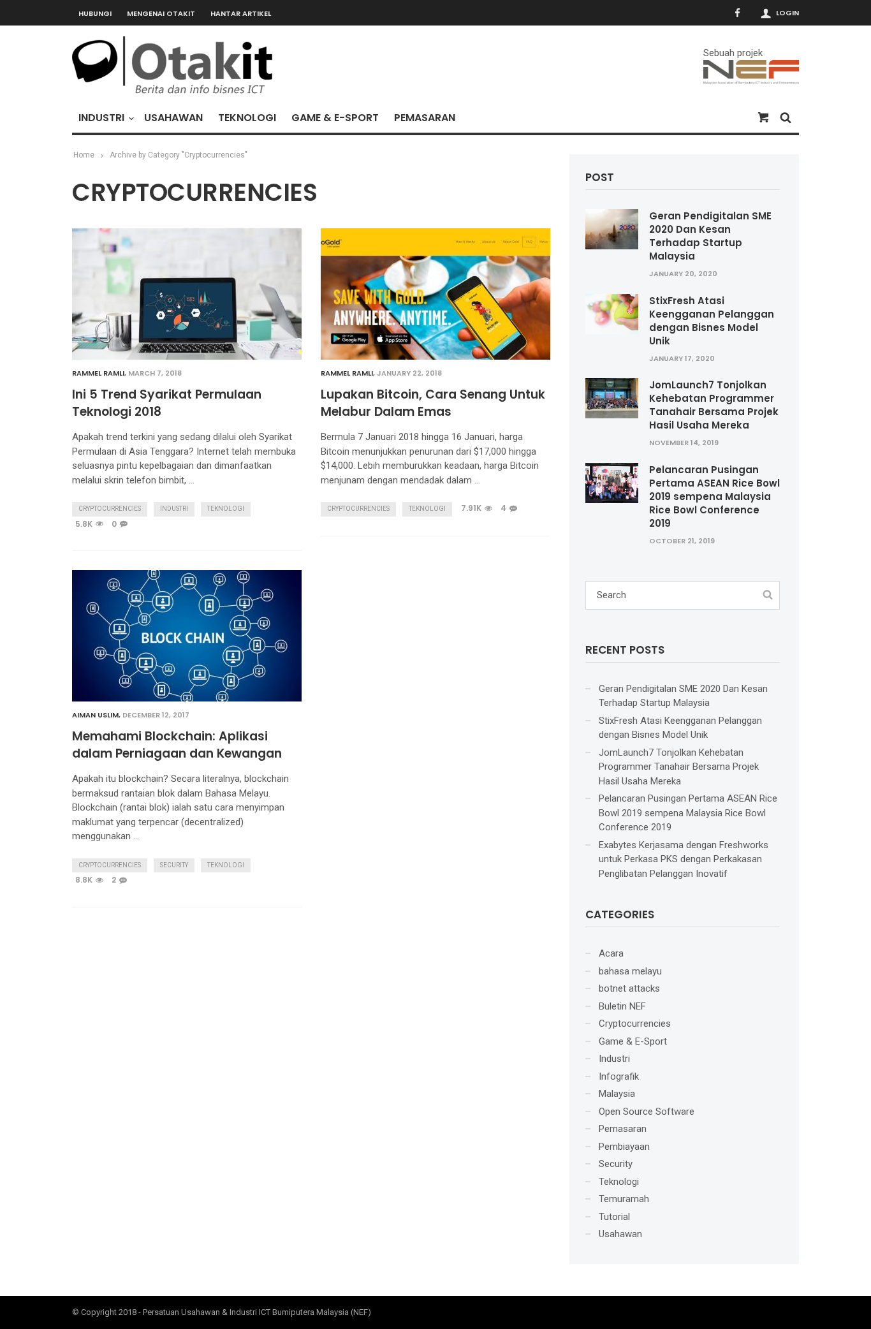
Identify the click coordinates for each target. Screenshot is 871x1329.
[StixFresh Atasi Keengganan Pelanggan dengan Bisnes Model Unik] (611, 313)
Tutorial (614, 1217)
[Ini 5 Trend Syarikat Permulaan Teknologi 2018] (187, 294)
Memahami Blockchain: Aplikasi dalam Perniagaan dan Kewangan (177, 745)
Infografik (619, 1076)
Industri (101, 117)
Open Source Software (646, 1111)
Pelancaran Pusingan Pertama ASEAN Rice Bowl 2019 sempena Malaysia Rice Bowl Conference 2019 (714, 496)
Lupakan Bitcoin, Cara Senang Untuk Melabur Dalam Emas (433, 403)
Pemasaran (424, 117)
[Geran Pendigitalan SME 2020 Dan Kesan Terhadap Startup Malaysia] (611, 229)
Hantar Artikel (240, 13)
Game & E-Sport (335, 117)
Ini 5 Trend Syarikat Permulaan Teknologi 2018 (166, 403)
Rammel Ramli (98, 373)
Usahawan (173, 117)
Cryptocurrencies (109, 508)
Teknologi (247, 117)
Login (787, 13)
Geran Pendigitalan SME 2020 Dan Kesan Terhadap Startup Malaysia (710, 236)
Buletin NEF (622, 1006)
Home (83, 155)
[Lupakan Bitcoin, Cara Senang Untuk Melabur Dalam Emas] (435, 294)
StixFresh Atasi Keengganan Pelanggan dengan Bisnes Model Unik (711, 321)
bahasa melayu (630, 971)
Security (174, 865)
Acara (611, 953)
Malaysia (617, 1093)
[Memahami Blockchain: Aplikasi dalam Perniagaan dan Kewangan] (187, 635)
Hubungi (95, 13)
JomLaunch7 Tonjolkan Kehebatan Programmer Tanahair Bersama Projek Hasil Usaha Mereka (714, 405)
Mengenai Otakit (161, 13)
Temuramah (624, 1199)
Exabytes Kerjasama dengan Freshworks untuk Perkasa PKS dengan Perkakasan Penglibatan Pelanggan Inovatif (683, 859)
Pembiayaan (624, 1146)
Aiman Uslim (95, 715)
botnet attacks (629, 988)
